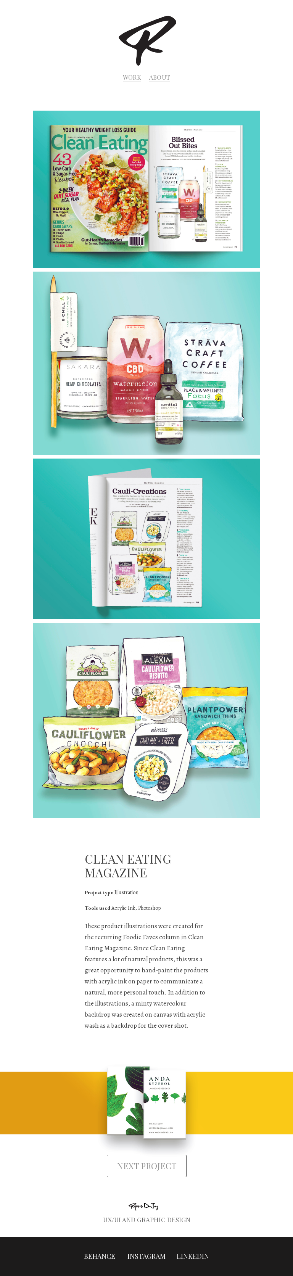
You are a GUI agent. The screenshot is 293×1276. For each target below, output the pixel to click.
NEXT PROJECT (147, 1165)
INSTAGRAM (146, 1256)
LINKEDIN (193, 1256)
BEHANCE (100, 1256)
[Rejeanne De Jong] (146, 39)
